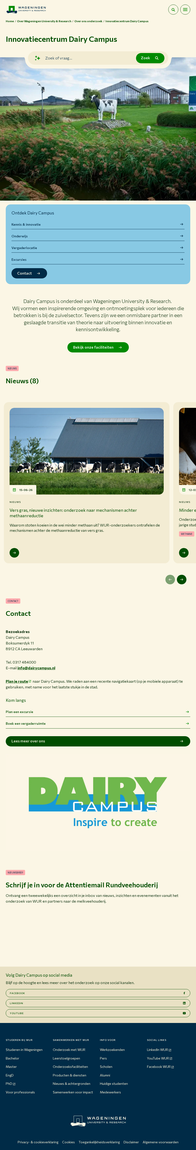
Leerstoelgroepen (66, 1058)
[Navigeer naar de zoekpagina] (173, 10)
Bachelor (12, 1058)
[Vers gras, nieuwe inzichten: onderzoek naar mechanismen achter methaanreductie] (14, 553)
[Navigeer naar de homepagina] (26, 9)
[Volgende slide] (181, 579)
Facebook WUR (159, 1067)
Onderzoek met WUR (69, 1050)
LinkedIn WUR (157, 1050)
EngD (10, 1075)
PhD (9, 1083)
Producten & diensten (69, 1075)
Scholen (106, 1067)
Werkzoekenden (112, 1050)
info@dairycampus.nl (36, 668)
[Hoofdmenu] (185, 10)
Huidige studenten (114, 1083)
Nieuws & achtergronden (71, 1083)
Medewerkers (110, 1092)
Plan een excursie (19, 712)
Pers (103, 1058)
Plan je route (17, 681)
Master (11, 1067)
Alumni (105, 1075)
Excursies (19, 259)
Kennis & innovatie (26, 224)
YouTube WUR (158, 1058)
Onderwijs (19, 236)
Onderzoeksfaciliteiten (70, 1067)
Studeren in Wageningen (24, 1050)
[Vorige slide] (170, 579)
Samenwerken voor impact (73, 1092)
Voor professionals (20, 1092)
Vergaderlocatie (24, 248)
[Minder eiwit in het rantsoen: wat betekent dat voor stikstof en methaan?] (184, 553)
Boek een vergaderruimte (26, 723)
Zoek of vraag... (58, 58)
